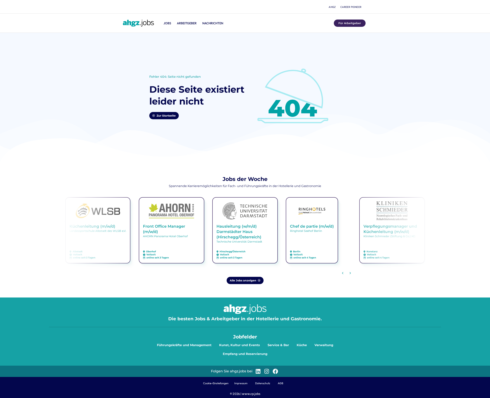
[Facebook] (275, 371)
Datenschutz (262, 383)
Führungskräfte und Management (184, 345)
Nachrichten (212, 23)
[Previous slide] (343, 273)
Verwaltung (323, 345)
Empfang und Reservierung (245, 354)
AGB (280, 383)
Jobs (167, 23)
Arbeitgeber (187, 23)
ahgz (332, 6)
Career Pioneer (350, 6)
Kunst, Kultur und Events (239, 345)
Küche (302, 345)
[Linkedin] (258, 371)
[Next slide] (350, 273)
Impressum (240, 383)
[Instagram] (266, 371)
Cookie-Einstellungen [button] (216, 383)
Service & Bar (278, 345)
